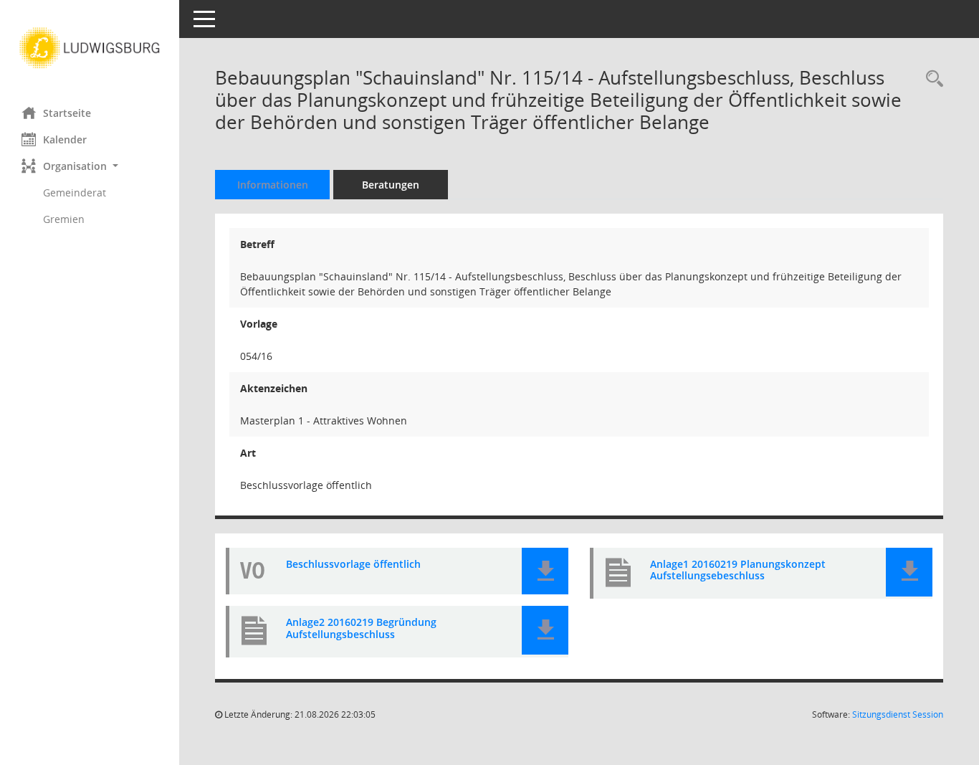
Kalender (65, 139)
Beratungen (390, 184)
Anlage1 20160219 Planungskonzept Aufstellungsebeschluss (738, 571)
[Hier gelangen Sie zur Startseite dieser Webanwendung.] (89, 48)
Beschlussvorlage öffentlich (353, 565)
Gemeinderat (74, 192)
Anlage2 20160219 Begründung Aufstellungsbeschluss (361, 629)
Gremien (64, 219)
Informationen (272, 184)
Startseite (67, 113)
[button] (89, 166)
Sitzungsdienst (897, 714)
